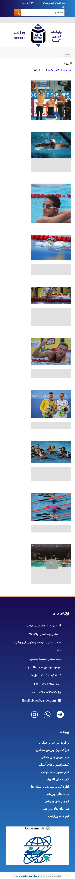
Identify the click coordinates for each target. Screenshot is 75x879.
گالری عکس (53, 70)
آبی (42, 70)
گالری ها (67, 70)
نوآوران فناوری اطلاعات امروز (26, 876)
